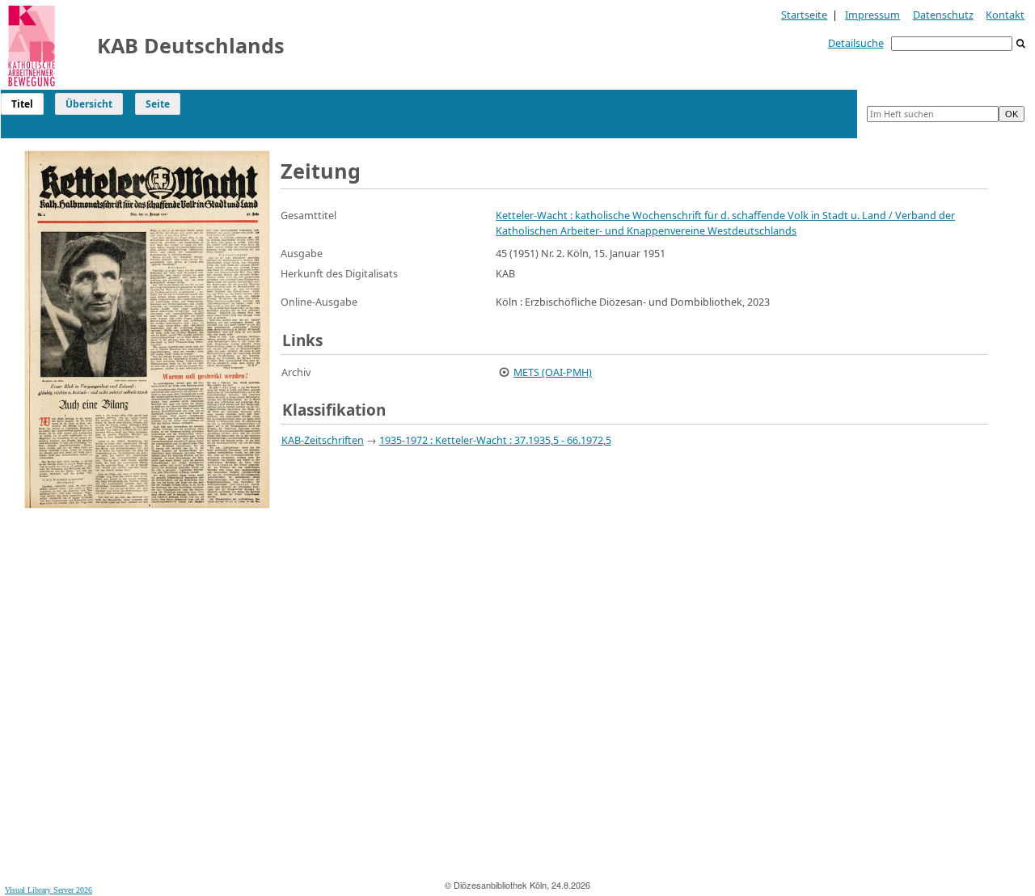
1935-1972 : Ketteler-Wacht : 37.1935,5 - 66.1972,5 (495, 440)
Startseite (804, 14)
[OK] (1021, 44)
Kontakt (1005, 14)
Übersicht (88, 104)
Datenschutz (943, 14)
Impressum (872, 14)
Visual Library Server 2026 (48, 889)
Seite (158, 104)
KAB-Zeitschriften (322, 440)
